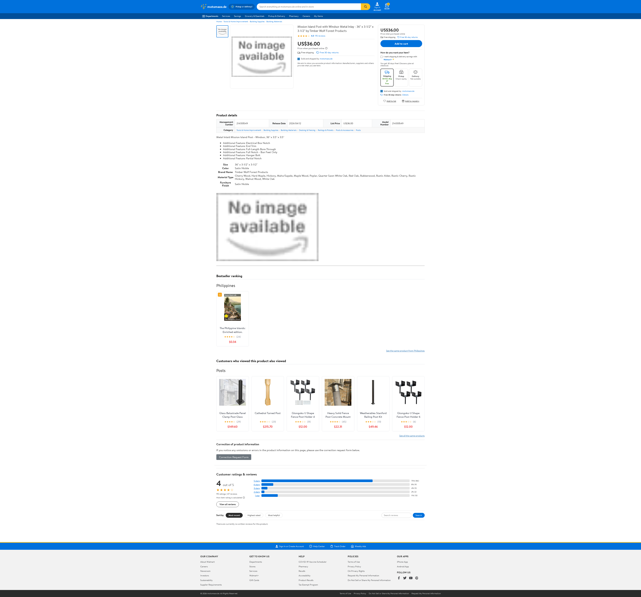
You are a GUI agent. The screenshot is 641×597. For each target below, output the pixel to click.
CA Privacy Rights (356, 570)
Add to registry (412, 101)
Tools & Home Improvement (236, 21)
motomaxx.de (326, 58)
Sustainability (206, 580)
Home (219, 21)
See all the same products (412, 435)
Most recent (234, 515)
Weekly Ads (360, 546)
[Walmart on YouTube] (411, 578)
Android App (403, 566)
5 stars (257, 481)
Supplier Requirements (211, 584)
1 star (257, 495)
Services (226, 16)
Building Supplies (257, 21)
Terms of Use (354, 561)
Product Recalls (306, 580)
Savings (237, 16)
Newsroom (205, 570)
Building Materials (274, 21)
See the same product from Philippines (405, 350)
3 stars (257, 488)
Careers (306, 16)
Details (405, 95)
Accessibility (304, 575)
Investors (204, 575)
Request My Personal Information (363, 575)
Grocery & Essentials (254, 16)
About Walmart (207, 561)
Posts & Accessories (344, 130)
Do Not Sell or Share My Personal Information (369, 580)
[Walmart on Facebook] (399, 578)
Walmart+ (254, 575)
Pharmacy (294, 16)
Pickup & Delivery (276, 16)
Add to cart (401, 43)
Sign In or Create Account (291, 546)
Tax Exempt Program (308, 584)
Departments (212, 16)
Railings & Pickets (325, 130)
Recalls (302, 570)
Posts (358, 130)
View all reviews (228, 504)
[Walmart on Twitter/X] (405, 578)
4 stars (257, 484)
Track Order (340, 546)
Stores (252, 566)
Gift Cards (254, 580)
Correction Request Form (234, 457)
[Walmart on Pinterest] (417, 578)
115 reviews (320, 36)
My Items (318, 16)
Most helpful (274, 515)
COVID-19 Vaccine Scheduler (313, 561)
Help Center (319, 546)
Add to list (391, 101)
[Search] (365, 6)
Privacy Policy (354, 566)
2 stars (257, 492)
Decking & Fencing (307, 130)
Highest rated (254, 515)
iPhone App (402, 561)
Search (418, 515)
